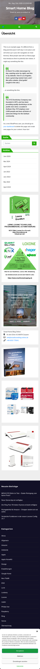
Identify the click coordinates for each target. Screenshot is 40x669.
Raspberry (5, 611)
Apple (3, 555)
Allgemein (5, 540)
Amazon (4, 545)
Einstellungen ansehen (20, 661)
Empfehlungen (6, 569)
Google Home (6, 573)
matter (3, 602)
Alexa (3, 536)
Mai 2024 (6, 161)
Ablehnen (20, 656)
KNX (3, 583)
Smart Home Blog (20, 8)
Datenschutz (20, 666)
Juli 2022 (6, 172)
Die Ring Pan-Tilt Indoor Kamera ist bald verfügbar (19, 505)
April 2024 (7, 166)
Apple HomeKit (6, 559)
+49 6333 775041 (13, 340)
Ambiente (4, 550)
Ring (3, 616)
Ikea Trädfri (5, 578)
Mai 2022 (6, 182)
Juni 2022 (6, 177)
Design (4, 564)
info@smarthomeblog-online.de (17, 337)
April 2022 (7, 187)
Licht (3, 588)
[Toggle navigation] (19, 26)
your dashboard (8, 126)
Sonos (3, 621)
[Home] (3, 26)
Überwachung (6, 626)
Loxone (4, 597)
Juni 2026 (6, 156)
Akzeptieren (20, 651)
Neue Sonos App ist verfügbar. (12, 500)
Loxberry (4, 592)
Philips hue (5, 607)
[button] (37, 631)
